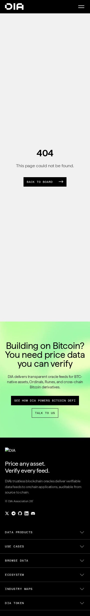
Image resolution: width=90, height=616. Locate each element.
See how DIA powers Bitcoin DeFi (45, 400)
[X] (7, 513)
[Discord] (33, 513)
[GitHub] (20, 513)
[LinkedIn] (26, 513)
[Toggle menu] (81, 6)
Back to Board (39, 182)
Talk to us (45, 413)
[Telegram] (14, 513)
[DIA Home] (14, 6)
